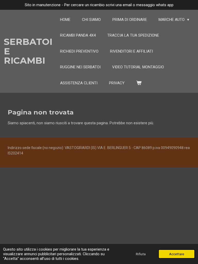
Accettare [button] (176, 254)
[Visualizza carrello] (138, 83)
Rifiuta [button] (141, 254)
